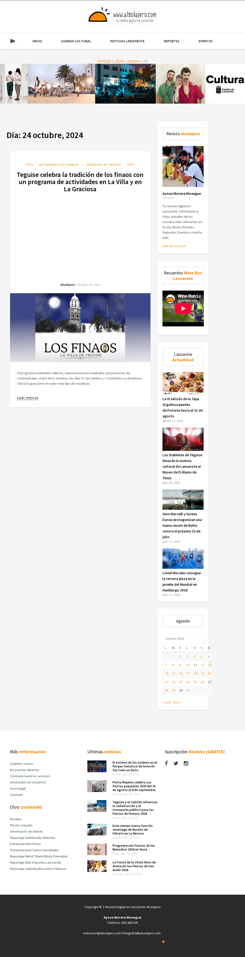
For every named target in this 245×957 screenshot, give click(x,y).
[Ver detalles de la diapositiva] (122, 84)
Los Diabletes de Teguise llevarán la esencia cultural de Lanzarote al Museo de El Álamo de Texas (182, 466)
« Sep (167, 702)
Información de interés (26, 831)
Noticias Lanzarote (127, 41)
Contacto (16, 794)
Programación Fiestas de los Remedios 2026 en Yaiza (133, 847)
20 (209, 673)
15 (173, 673)
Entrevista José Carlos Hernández (34, 850)
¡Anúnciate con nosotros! (28, 782)
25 (195, 682)
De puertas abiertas (24, 770)
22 (173, 682)
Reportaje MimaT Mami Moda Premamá (38, 856)
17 (188, 673)
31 (188, 690)
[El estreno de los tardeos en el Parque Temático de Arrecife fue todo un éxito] (96, 771)
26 (202, 682)
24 (188, 682)
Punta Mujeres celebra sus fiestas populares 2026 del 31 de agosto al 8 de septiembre (134, 786)
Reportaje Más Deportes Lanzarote (35, 862)
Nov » (177, 702)
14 (166, 673)
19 (202, 673)
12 (202, 665)
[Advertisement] (80, 233)
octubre (133, 61)
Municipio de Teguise (104, 164)
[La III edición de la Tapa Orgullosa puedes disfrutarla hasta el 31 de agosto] (183, 393)
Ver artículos (174, 246)
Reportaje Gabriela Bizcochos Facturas (38, 869)
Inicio (37, 41)
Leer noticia (27, 398)
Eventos (206, 41)
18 (195, 673)
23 (181, 682)
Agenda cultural (76, 41)
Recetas (16, 819)
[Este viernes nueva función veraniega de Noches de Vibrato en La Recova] (96, 834)
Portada (104, 61)
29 (173, 690)
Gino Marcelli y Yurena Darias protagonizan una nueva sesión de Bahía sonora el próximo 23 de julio (182, 525)
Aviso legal (18, 788)
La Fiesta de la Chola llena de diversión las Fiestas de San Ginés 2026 (134, 866)
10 (188, 665)
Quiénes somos (21, 763)
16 (181, 673)
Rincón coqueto (21, 825)
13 (209, 665)
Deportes (171, 41)
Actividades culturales (59, 164)
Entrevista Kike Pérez (25, 844)
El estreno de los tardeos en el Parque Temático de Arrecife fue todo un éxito (134, 766)
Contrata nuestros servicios (30, 776)
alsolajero (67, 284)
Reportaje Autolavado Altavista (32, 837)
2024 (119, 61)
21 (166, 682)
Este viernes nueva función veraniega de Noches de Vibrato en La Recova (132, 829)
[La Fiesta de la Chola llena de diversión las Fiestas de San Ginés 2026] (96, 871)
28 (166, 690)
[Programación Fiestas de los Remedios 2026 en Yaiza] (96, 854)
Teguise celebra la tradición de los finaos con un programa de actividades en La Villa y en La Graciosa (80, 181)
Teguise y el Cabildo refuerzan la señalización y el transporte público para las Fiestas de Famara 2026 (134, 808)
